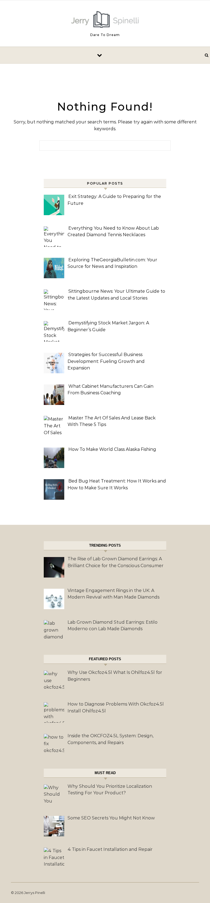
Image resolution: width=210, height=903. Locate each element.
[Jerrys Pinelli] (105, 21)
